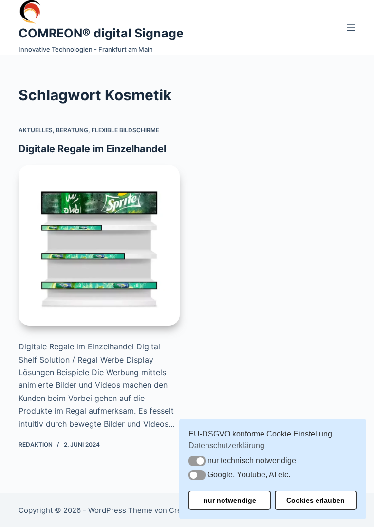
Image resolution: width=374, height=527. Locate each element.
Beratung (72, 130)
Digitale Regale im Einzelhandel (92, 149)
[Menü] (351, 27)
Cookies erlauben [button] (315, 500)
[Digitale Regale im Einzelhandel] (99, 245)
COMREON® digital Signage (101, 33)
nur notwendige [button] (230, 500)
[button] (197, 461)
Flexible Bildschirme (125, 130)
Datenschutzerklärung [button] (226, 445)
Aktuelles (36, 130)
